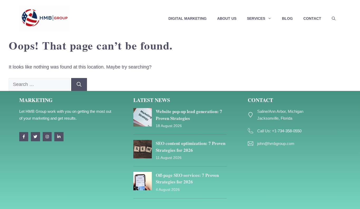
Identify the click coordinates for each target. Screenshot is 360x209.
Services (256, 18)
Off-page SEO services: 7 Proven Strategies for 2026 (187, 178)
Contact (312, 18)
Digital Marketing (187, 18)
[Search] (79, 84)
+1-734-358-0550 (286, 131)
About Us (226, 18)
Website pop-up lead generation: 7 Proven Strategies (189, 114)
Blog (287, 18)
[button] (334, 18)
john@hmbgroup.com (275, 143)
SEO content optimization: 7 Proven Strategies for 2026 (190, 146)
